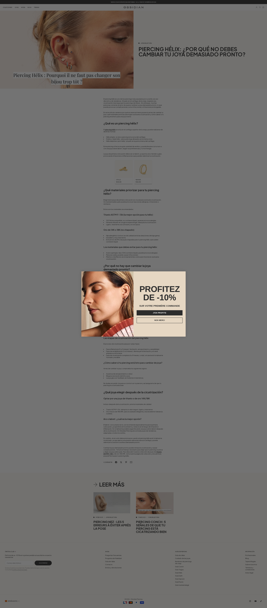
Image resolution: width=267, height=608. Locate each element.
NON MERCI (159, 320)
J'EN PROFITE (159, 313)
